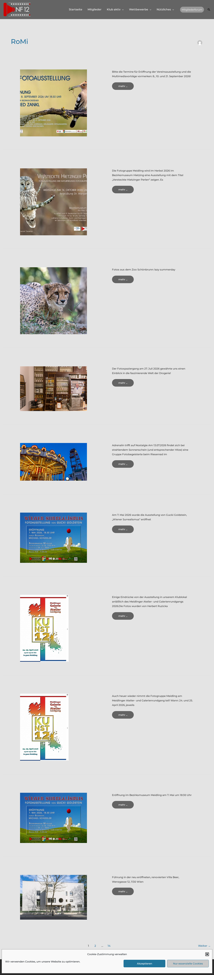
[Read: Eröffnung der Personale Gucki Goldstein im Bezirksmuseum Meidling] (53, 537)
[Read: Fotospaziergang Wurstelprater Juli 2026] (53, 461)
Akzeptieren (144, 963)
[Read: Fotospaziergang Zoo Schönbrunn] (53, 300)
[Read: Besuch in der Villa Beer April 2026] (53, 897)
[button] (207, 954)
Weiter (204, 945)
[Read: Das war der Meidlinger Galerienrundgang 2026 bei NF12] (44, 628)
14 (109, 945)
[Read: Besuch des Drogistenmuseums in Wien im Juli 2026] (53, 388)
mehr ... (126, 87)
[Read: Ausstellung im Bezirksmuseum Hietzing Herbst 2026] (53, 201)
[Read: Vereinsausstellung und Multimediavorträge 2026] (53, 102)
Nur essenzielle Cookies (188, 963)
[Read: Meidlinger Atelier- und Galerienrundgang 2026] (44, 726)
